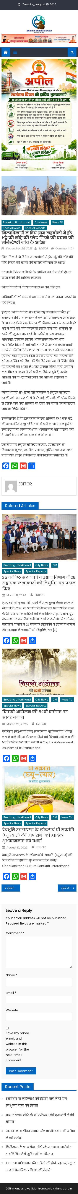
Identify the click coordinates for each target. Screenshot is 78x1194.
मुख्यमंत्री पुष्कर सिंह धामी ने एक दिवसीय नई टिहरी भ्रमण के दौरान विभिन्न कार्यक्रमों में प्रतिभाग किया (68, 888)
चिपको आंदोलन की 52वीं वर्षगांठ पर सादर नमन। (35, 714)
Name (11, 975)
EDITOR (43, 248)
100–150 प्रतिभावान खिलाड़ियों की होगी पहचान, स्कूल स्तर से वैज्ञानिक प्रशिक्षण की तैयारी (40, 1166)
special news (11, 228)
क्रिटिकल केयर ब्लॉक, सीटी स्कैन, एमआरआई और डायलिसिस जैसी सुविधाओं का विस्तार (38, 1150)
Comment (15, 933)
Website (12, 1010)
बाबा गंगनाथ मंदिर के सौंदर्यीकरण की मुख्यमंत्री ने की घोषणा (40, 1118)
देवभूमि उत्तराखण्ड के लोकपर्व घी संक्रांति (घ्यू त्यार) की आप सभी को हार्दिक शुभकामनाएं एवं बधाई (38, 835)
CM (55, 565)
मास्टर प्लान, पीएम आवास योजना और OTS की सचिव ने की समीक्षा (40, 1134)
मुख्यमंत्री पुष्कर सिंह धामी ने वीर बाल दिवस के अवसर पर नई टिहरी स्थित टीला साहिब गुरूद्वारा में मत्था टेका (13, 888)
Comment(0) (64, 248)
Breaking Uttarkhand (16, 222)
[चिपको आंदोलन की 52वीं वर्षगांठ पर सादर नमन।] (39, 672)
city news (41, 222)
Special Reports (35, 228)
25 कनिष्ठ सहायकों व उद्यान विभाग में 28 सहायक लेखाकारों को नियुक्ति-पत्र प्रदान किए (38, 583)
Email (11, 993)
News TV (57, 222)
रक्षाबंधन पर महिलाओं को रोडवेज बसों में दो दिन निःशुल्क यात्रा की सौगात (36, 1102)
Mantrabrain (63, 1188)
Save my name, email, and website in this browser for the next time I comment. (18, 1046)
